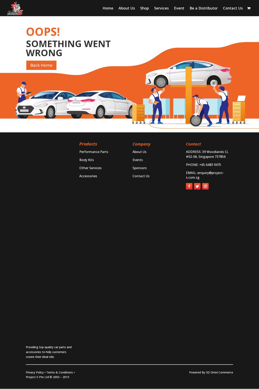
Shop (144, 9)
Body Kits (86, 160)
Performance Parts (93, 152)
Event (179, 9)
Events (138, 160)
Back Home (41, 65)
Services (161, 9)
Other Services (90, 168)
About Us (127, 9)
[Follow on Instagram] (205, 186)
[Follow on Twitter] (197, 186)
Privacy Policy (35, 372)
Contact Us (233, 9)
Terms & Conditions (59, 372)
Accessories (88, 176)
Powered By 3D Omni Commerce (211, 372)
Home (108, 9)
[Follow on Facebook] (189, 186)
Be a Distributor (204, 9)
